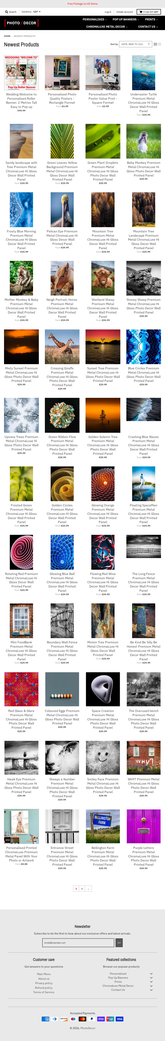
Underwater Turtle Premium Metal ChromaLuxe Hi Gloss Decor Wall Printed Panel (143, 102)
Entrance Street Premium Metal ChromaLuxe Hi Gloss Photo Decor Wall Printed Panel (62, 856)
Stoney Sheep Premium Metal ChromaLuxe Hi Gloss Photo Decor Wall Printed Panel (144, 306)
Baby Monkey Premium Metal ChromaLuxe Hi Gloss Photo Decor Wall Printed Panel (144, 169)
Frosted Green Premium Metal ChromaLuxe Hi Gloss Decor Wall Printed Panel (21, 513)
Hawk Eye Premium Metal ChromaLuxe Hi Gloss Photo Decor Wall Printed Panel (21, 785)
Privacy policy (44, 983)
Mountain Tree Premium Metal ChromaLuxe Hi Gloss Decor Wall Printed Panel (102, 239)
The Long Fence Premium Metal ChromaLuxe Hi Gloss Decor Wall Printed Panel (143, 582)
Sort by (114, 44)
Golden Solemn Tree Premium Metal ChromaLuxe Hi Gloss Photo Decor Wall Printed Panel (102, 445)
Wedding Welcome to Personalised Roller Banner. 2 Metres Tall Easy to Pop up (21, 100)
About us (44, 978)
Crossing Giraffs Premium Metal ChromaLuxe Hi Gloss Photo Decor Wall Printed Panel (62, 376)
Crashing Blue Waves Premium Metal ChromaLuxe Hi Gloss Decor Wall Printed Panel (143, 445)
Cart (150, 11)
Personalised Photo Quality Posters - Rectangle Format (62, 98)
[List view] (159, 44)
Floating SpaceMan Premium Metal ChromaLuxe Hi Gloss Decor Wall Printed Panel (143, 513)
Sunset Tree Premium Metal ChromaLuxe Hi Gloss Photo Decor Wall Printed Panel (103, 374)
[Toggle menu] (151, 974)
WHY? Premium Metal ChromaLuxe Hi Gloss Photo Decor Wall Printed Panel (143, 785)
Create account (125, 11)
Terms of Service (43, 992)
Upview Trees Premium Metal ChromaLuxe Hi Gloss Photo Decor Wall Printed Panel (21, 443)
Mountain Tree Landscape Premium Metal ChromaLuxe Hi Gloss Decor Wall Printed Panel (143, 239)
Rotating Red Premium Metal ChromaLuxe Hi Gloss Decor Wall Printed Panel (21, 580)
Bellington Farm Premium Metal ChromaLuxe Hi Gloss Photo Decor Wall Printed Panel (102, 856)
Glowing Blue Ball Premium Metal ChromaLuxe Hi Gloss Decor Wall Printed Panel (62, 582)
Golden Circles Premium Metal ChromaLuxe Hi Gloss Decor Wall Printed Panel (62, 513)
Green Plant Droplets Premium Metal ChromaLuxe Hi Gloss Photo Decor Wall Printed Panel (102, 171)
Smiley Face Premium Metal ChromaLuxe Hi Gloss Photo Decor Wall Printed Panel (103, 785)
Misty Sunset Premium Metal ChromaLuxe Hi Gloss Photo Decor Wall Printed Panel (21, 374)
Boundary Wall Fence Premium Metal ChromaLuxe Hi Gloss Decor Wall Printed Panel (62, 650)
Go (119, 942)
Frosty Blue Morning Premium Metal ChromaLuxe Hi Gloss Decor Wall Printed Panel (21, 239)
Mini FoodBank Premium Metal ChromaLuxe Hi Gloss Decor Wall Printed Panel (21, 650)
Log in (108, 11)
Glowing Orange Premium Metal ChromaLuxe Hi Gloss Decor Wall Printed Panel (102, 513)
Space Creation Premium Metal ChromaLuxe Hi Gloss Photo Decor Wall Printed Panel (102, 719)
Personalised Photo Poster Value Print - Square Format (103, 98)
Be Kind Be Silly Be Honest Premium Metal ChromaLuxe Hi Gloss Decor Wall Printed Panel (143, 650)
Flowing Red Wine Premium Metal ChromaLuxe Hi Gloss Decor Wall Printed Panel (102, 582)
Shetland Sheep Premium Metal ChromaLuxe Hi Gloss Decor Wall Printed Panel (102, 308)
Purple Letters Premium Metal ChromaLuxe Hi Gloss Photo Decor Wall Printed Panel (143, 856)
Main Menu (44, 974)
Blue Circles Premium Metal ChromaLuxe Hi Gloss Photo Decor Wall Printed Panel (144, 374)
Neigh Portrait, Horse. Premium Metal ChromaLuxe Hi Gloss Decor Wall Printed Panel (62, 308)
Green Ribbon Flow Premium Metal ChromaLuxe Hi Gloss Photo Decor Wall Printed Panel (62, 445)
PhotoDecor (87, 1028)
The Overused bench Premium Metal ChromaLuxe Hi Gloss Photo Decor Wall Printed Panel (143, 719)
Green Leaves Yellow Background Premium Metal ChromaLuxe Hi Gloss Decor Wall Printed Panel (62, 171)
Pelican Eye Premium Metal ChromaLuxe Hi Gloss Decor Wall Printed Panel (62, 237)
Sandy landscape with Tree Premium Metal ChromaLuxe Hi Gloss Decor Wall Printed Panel (21, 171)
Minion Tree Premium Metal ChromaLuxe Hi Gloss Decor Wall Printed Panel (103, 648)
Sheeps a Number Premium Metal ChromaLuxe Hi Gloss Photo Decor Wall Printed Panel (62, 787)
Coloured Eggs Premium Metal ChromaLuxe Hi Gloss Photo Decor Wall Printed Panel (62, 717)
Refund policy (44, 988)
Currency (26, 11)
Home (7, 36)
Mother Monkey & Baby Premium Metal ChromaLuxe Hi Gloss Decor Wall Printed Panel (21, 308)
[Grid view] (155, 44)
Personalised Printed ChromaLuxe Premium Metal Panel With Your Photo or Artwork (21, 854)
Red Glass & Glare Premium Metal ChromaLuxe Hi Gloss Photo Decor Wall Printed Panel (21, 719)
